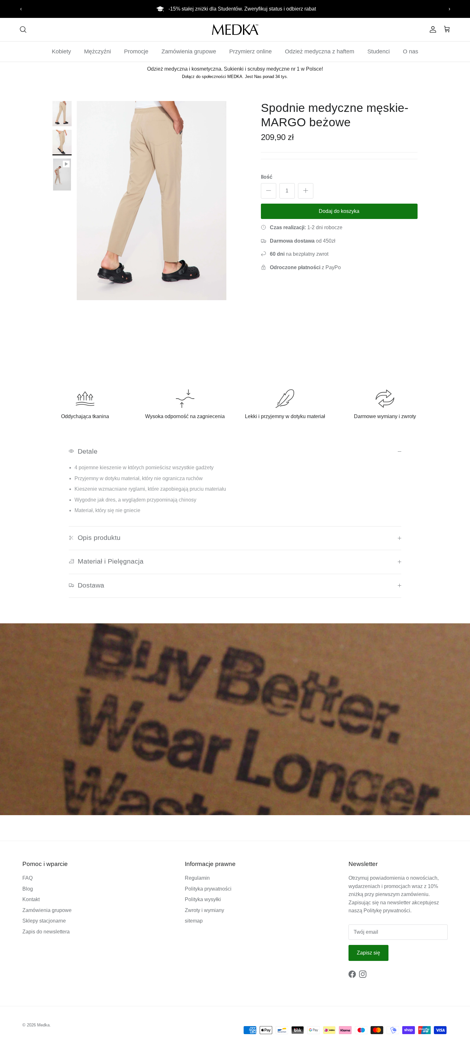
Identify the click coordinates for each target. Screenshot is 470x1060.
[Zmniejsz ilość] (268, 190)
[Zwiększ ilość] (305, 190)
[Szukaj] (23, 29)
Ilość (266, 176)
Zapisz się (368, 952)
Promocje (136, 51)
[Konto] (432, 29)
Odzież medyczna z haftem (319, 51)
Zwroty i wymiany (204, 910)
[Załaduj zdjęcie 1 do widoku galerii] (151, 200)
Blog (27, 889)
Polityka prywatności (208, 889)
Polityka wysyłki (203, 899)
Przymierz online (250, 51)
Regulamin (197, 878)
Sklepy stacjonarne (44, 921)
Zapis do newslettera (46, 931)
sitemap (194, 921)
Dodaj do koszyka (339, 211)
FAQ (27, 878)
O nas (410, 51)
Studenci (378, 51)
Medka (43, 1025)
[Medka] (235, 29)
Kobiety (61, 51)
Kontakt (31, 899)
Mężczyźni (97, 51)
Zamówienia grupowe (188, 51)
